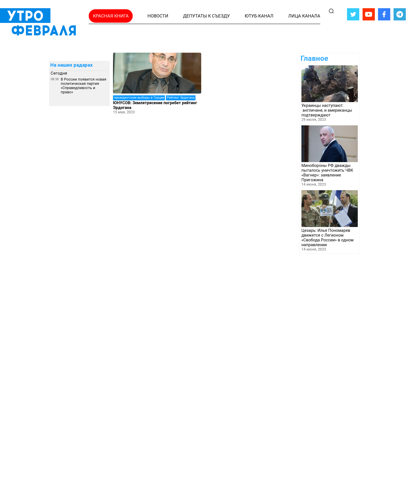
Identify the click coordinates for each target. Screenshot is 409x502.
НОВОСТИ (158, 16)
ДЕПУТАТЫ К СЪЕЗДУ (206, 16)
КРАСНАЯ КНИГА (111, 16)
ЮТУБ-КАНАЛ (259, 16)
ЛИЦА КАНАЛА (304, 16)
